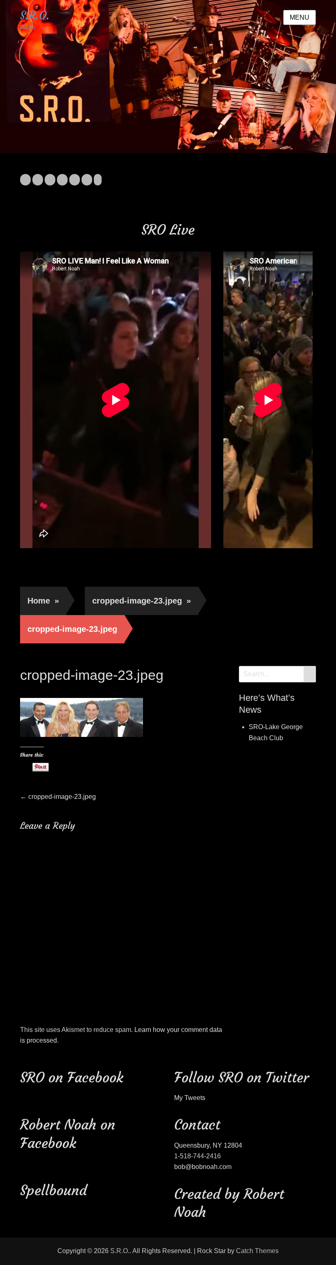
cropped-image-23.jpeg (141, 600)
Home (43, 600)
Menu (299, 17)
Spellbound (53, 1190)
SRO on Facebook (71, 1077)
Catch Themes (257, 1250)
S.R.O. (35, 15)
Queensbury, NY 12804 (208, 1145)
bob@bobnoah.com (203, 1166)
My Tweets (189, 1097)
